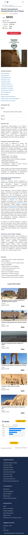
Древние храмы (6, 495)
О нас (4, 527)
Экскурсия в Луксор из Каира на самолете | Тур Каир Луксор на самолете (13, 301)
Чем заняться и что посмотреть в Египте (12, 517)
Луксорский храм (5, 81)
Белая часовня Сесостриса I (8, 100)
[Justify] (23, 2)
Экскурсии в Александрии (9, 471)
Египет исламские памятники (9, 498)
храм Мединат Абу (6, 77)
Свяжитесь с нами (7, 525)
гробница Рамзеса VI (6, 84)
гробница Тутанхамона (7, 86)
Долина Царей (4, 94)
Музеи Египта (6, 489)
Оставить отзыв (20, 421)
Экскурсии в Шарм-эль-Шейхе (10, 462)
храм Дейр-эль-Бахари (7, 88)
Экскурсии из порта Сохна (9, 478)
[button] (8, 2)
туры (3, 5)
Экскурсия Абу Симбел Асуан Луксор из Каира (14, 365)
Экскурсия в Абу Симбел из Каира (11, 386)
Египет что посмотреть (8, 508)
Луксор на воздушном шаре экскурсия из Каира (12, 344)
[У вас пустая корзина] (5, 2)
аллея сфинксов (5, 73)
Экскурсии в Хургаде (8, 467)
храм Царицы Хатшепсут (7, 90)
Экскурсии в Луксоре (8, 469)
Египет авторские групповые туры (11, 481)
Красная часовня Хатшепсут (8, 96)
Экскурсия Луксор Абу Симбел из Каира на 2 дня (13, 407)
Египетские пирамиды (8, 491)
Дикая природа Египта (8, 513)
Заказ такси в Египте (8, 476)
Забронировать (14, 33)
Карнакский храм (5, 79)
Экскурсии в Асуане (7, 474)
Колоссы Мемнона (5, 92)
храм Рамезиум (5, 75)
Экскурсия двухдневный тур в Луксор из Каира (14, 322)
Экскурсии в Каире (7, 465)
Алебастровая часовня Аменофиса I (10, 98)
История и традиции (7, 510)
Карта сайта (6, 530)
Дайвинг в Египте (7, 515)
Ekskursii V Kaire (12, 5)
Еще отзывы (14, 442)
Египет (6, 5)
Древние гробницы (7, 493)
